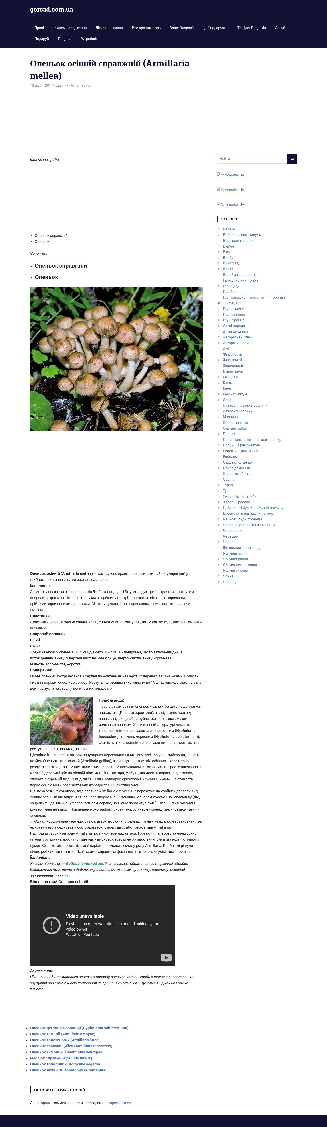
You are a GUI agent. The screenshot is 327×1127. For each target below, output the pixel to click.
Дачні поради (234, 326)
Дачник (62, 85)
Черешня (230, 536)
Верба (228, 258)
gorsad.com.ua (51, 9)
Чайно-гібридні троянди (242, 519)
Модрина (230, 417)
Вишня (228, 269)
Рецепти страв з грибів (241, 451)
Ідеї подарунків (216, 28)
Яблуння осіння (236, 553)
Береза (229, 229)
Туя (226, 491)
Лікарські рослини (237, 411)
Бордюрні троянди (238, 240)
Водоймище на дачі (239, 274)
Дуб (226, 348)
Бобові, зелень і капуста (242, 235)
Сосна (228, 479)
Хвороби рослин (236, 502)
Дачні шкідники (235, 331)
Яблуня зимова (235, 570)
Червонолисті (234, 530)
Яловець (230, 582)
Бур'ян (228, 246)
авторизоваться (118, 1103)
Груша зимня (233, 309)
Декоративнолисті (238, 343)
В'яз (226, 252)
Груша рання (233, 320)
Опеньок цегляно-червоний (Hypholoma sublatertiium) (79, 1028)
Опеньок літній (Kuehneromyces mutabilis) (68, 1070)
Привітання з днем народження (60, 28)
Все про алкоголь (146, 28)
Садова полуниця (237, 462)
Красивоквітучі (235, 394)
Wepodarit (89, 39)
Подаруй (41, 39)
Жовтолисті (232, 360)
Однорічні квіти (235, 422)
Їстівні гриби (81, 85)
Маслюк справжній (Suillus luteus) (61, 1058)
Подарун (65, 39)
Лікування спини (109, 28)
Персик (229, 434)
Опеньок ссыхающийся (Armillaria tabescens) (71, 1046)
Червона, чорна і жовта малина (249, 525)
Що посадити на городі (241, 548)
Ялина (228, 576)
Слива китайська (237, 474)
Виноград (231, 263)
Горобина (231, 292)
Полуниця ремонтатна (241, 445)
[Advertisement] (116, 122)
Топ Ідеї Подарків (251, 28)
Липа (227, 400)
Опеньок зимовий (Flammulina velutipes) (66, 1052)
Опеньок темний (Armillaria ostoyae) (62, 1034)
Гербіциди (231, 286)
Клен (227, 388)
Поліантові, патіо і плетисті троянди (252, 440)
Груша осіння (234, 314)
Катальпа (230, 377)
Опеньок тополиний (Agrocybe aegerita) (65, 1064)
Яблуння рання (235, 559)
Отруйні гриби (234, 428)
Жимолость (232, 354)
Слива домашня (236, 468)
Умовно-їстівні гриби (239, 496)
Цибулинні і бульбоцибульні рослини (253, 508)
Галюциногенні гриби (240, 280)
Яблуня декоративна (240, 565)
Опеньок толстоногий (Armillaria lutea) (65, 1040)
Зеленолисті (233, 366)
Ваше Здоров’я (182, 28)
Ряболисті (231, 456)
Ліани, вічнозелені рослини (245, 405)
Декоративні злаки (238, 337)
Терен (228, 485)
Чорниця (230, 542)
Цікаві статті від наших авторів (248, 513)
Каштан (229, 383)
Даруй (280, 28)
